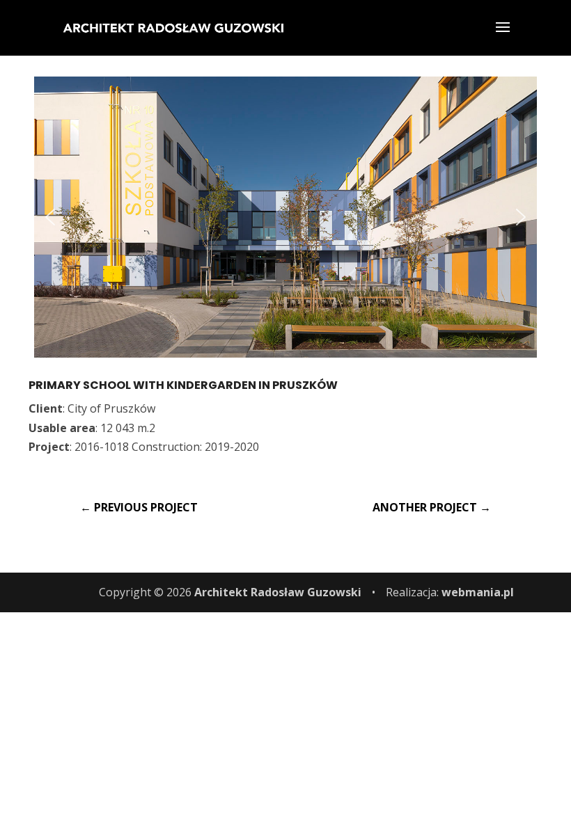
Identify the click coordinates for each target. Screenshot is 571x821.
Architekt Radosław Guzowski (277, 592)
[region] (285, 217)
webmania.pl (477, 592)
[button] (50, 217)
